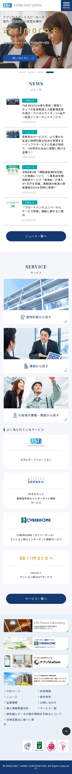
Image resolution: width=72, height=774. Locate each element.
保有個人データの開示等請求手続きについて (34, 714)
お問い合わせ (48, 702)
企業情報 (12, 702)
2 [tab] (29, 73)
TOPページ (13, 691)
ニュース (11, 696)
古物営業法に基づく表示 (19, 722)
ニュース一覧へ (36, 236)
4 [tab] (48, 73)
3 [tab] (39, 73)
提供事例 (45, 696)
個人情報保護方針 (17, 708)
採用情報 (45, 691)
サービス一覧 (48, 708)
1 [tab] (20, 73)
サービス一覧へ (36, 598)
